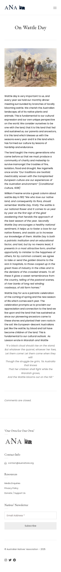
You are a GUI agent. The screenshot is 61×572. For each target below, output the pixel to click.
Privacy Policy (11, 488)
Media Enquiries (12, 483)
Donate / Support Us (14, 493)
